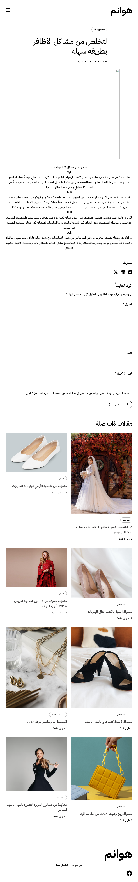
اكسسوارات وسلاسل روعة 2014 (47, 721)
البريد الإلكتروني (123, 373)
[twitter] (116, 272)
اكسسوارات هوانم (123, 604)
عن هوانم (77, 865)
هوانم (121, 10)
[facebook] (130, 272)
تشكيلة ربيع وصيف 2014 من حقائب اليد (106, 813)
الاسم (128, 353)
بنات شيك (126, 520)
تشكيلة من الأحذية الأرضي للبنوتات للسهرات (39, 485)
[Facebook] (129, 873)
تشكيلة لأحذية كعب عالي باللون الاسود (108, 721)
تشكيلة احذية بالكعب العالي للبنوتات (109, 611)
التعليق (127, 304)
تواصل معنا (62, 865)
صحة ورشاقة (99, 29)
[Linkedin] (123, 272)
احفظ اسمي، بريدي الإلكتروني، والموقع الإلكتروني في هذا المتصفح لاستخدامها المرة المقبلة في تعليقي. (77, 393)
